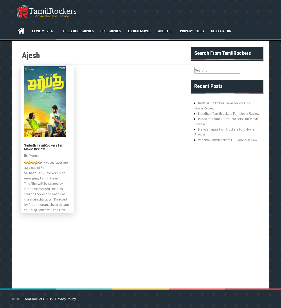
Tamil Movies (42, 31)
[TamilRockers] (46, 11)
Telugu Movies (139, 31)
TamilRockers (33, 299)
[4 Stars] (36, 163)
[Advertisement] (227, 215)
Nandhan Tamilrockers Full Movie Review (228, 113)
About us (165, 31)
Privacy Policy (192, 31)
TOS (49, 299)
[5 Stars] (40, 163)
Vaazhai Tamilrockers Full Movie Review (227, 140)
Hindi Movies (110, 31)
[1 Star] (26, 163)
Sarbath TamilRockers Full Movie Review (43, 147)
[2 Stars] (29, 163)
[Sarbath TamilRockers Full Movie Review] (45, 100)
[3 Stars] (33, 163)
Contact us (221, 31)
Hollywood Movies (78, 31)
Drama (34, 155)
